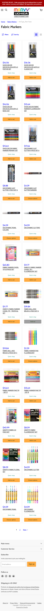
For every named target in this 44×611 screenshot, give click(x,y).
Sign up (31, 564)
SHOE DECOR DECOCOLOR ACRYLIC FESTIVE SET (10, 67)
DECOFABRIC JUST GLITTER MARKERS (30, 189)
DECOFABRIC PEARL (9, 509)
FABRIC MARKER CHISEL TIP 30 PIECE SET (11, 268)
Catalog (39, 603)
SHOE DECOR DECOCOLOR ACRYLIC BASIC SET (10, 109)
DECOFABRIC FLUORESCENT (29, 510)
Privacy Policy (14, 603)
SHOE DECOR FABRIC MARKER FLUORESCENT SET (32, 109)
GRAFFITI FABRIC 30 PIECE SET (9, 431)
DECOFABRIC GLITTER (31, 470)
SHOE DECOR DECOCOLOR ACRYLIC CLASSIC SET (31, 67)
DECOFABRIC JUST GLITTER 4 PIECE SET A (31, 149)
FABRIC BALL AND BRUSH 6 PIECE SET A (31, 310)
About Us (5, 603)
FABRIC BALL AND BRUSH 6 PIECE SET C (10, 352)
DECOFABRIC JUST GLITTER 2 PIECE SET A (10, 189)
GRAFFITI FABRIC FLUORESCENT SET (30, 431)
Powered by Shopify (22, 607)
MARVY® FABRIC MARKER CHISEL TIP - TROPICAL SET (11, 311)
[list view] (40, 34)
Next (25, 530)
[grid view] (36, 34)
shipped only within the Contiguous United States (24, 587)
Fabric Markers (12, 22)
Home (3, 22)
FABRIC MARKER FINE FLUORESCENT (31, 352)
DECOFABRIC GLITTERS (32, 228)
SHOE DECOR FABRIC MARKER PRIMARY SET (10, 149)
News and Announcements (27, 603)
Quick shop (11, 73)
